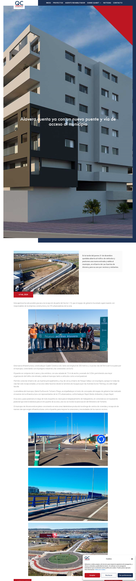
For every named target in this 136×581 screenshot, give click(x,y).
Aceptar (92, 575)
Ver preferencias (125, 575)
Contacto (117, 3)
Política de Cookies (100, 569)
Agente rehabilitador (75, 3)
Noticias (107, 3)
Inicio (48, 3)
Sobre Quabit (93, 3)
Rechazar (108, 575)
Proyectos (58, 3)
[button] (132, 559)
